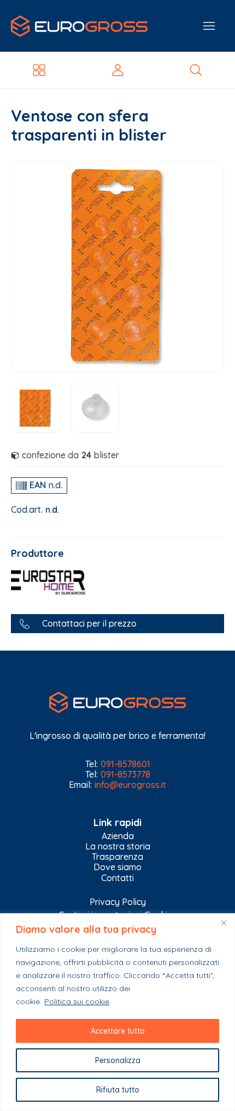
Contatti (117, 878)
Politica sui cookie (76, 1001)
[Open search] (196, 70)
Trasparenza (117, 857)
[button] (117, 623)
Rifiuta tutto (117, 1090)
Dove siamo (117, 867)
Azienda (118, 836)
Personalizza (117, 1060)
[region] (117, 1012)
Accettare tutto (118, 1031)
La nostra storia (117, 846)
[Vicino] (223, 922)
